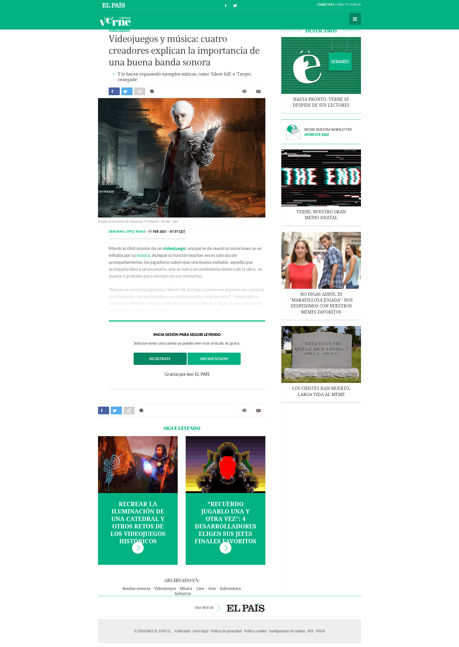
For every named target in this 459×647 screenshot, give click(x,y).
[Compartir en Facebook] (114, 91)
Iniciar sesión (214, 359)
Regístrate (160, 359)
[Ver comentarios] (153, 91)
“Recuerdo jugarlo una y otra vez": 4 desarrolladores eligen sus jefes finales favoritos (225, 523)
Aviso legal (200, 630)
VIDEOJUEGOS (119, 30)
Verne (115, 21)
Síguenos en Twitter (235, 5)
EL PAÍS (246, 607)
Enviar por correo (258, 91)
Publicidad (182, 630)
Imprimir (244, 91)
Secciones (355, 19)
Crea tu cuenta (349, 4)
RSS (310, 630)
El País (114, 4)
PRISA (320, 630)
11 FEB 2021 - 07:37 (166, 231)
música (143, 255)
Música (186, 588)
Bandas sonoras (136, 588)
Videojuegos (165, 588)
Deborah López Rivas (127, 231)
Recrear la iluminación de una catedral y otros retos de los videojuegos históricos (137, 523)
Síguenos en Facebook (225, 5)
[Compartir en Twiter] (127, 91)
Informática (230, 588)
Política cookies (255, 630)
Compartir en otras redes (139, 91)
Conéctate (325, 4)
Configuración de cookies (287, 630)
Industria (183, 593)
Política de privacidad (226, 630)
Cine (200, 588)
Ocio (212, 588)
